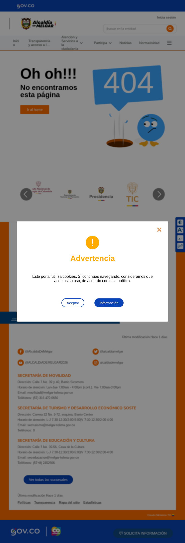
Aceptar (73, 303)
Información (109, 303)
